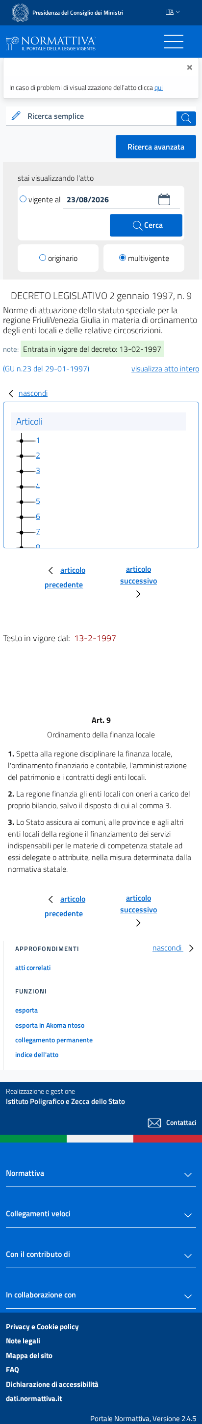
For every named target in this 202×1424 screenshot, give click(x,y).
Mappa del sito (29, 1355)
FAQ (12, 1369)
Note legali (23, 1340)
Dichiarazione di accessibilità (52, 1384)
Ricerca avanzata (155, 146)
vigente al (45, 199)
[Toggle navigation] (173, 41)
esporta (26, 1010)
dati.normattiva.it (34, 1398)
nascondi (33, 393)
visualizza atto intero (165, 368)
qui (158, 87)
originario (62, 258)
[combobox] (101, 116)
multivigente (148, 258)
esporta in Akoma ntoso (49, 1025)
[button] (164, 199)
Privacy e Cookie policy (42, 1326)
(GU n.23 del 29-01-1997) (46, 368)
